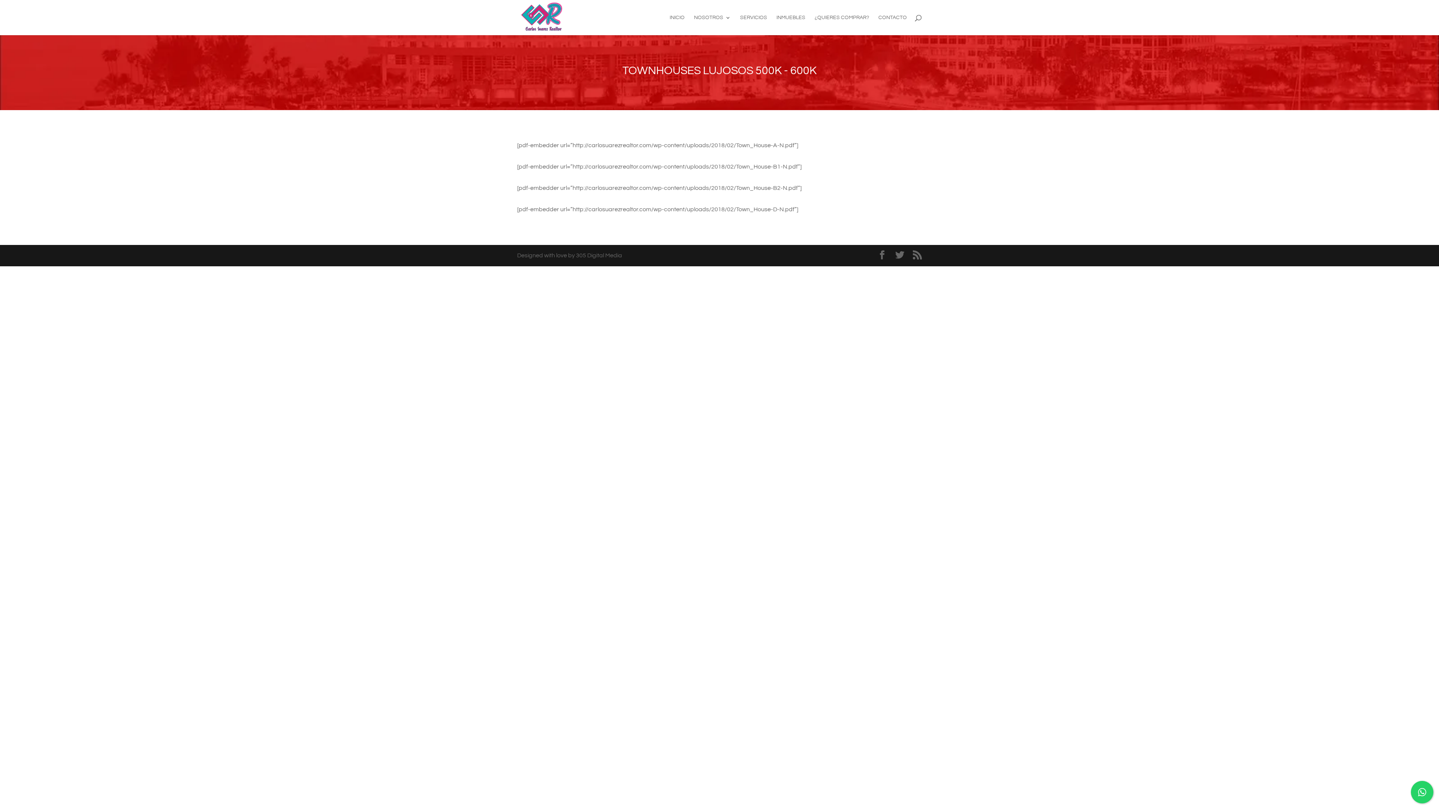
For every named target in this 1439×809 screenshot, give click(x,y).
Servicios (753, 17)
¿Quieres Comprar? (842, 17)
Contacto (892, 17)
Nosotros (708, 17)
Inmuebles (790, 17)
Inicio (677, 17)
